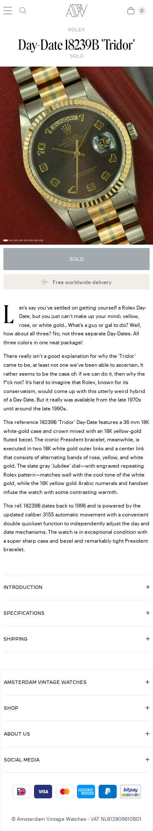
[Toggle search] (23, 10)
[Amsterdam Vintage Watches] (76, 10)
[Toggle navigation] (7, 10)
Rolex (76, 29)
